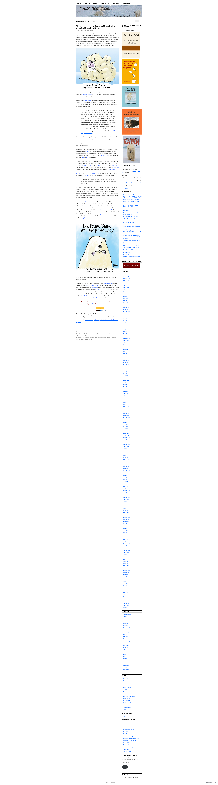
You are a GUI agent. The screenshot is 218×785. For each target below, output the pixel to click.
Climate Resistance (127, 680)
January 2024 (126, 302)
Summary (83, 332)
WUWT (91, 339)
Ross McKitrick (126, 700)
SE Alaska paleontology (128, 747)
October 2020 (126, 389)
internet (94, 335)
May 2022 (125, 347)
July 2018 (125, 448)
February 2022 (126, 353)
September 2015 (126, 523)
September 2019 (126, 417)
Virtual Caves (126, 749)
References (126, 4)
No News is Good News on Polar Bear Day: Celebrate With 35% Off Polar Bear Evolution (132, 222)
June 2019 (125, 424)
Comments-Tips (104, 4)
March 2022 (125, 351)
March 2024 (125, 298)
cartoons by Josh (97, 334)
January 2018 (126, 462)
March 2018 (125, 457)
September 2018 (126, 444)
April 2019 (125, 428)
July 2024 (125, 289)
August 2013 (126, 579)
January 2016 (126, 515)
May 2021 (125, 373)
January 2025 (126, 283)
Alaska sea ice (126, 722)
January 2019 (126, 435)
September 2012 (126, 603)
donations (125, 629)
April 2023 (125, 322)
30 (123, 186)
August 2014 (126, 552)
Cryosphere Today (127, 733)
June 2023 (125, 318)
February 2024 (126, 300)
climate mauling (112, 334)
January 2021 (126, 382)
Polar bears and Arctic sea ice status (130, 216)
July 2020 (125, 395)
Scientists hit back (127, 663)
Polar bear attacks (126, 652)
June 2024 (125, 291)
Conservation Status (127, 627)
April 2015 (125, 534)
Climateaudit (125, 683)
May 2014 (125, 559)
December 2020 (126, 384)
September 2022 (126, 338)
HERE (134, 171)
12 (131, 182)
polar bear (92, 337)
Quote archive (116, 4)
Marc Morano (111, 335)
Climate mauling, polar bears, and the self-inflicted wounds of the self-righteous (96, 27)
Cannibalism (125, 625)
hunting (124, 643)
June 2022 (125, 344)
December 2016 (126, 490)
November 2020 (126, 386)
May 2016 (125, 506)
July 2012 (125, 607)
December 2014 (126, 543)
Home (79, 4)
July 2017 (125, 475)
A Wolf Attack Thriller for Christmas (130, 218)
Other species (126, 649)
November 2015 (126, 519)
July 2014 (125, 554)
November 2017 (126, 466)
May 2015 (125, 532)
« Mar (123, 188)
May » (126, 188)
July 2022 (125, 342)
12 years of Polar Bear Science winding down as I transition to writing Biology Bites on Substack (132, 236)
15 (140, 182)
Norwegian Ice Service (128, 744)
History (124, 638)
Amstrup (82, 334)
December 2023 (126, 305)
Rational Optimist (126, 698)
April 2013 (125, 587)
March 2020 (125, 404)
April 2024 (125, 296)
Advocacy (125, 616)
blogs (91, 334)
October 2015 (126, 521)
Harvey (90, 335)
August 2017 (126, 473)
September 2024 (126, 285)
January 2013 (126, 594)
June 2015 (125, 530)
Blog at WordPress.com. (108, 782)
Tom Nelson (125, 705)
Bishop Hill (125, 678)
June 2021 (125, 371)
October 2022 (126, 336)
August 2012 (126, 605)
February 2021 (126, 380)
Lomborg (106, 335)
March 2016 (125, 510)
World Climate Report (127, 707)
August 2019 (126, 420)
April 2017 (125, 481)
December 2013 (126, 570)
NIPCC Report (126, 742)
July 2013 (125, 581)
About (85, 4)
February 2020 (126, 406)
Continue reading (80, 326)
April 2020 (125, 402)
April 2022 (125, 349)
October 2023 (126, 309)
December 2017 (126, 464)
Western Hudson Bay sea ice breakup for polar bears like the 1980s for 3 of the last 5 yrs (131, 242)
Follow (124, 767)
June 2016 (125, 504)
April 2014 (125, 561)
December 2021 (126, 358)
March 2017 (125, 484)
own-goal (87, 337)
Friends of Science (127, 687)
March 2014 (125, 563)
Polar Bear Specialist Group (129, 696)
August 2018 (126, 446)
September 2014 (126, 550)
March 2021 (125, 378)
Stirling (87, 339)
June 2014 (125, 557)
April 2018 (125, 455)
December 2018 (126, 437)
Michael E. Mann (80, 337)
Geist (84, 335)
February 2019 (126, 433)
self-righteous (114, 337)
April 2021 (125, 375)
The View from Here (127, 702)
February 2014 (126, 565)
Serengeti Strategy (80, 339)
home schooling (126, 641)
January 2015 (126, 541)
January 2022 (126, 355)
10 (126, 182)
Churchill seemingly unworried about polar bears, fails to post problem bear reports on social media (132, 231)
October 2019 (126, 415)
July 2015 (125, 528)
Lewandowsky (100, 335)
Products (125, 658)
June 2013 (125, 583)
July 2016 (125, 501)
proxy (96, 337)
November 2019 (126, 413)
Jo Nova (125, 689)
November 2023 (126, 307)
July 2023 (125, 316)
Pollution (125, 654)
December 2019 (126, 411)
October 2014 (126, 548)
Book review (126, 623)
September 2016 (126, 497)
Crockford (79, 335)
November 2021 (126, 360)
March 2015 (125, 537)
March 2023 (125, 325)
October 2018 (126, 442)
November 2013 (126, 572)
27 (134, 185)
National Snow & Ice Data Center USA (131, 740)
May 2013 (125, 585)
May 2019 (125, 426)
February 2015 (126, 539)
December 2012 (126, 596)
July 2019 (125, 422)
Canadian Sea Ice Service (128, 729)
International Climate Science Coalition (131, 738)
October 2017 (126, 468)
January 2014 (126, 568)
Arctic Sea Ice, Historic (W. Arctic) (130, 727)
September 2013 (126, 576)
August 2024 (126, 287)
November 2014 (126, 546)
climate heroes (104, 334)
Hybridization (126, 645)
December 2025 (126, 278)
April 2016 (125, 508)
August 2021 (126, 367)
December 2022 (126, 331)
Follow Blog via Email (129, 755)
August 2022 (126, 340)
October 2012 (126, 601)
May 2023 (125, 320)
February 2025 (126, 280)
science (124, 660)
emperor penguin (126, 632)
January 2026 (126, 276)
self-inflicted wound (106, 337)
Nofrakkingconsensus (127, 691)
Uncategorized (126, 669)
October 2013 (126, 574)
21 (137, 183)
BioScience (87, 334)
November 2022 (126, 333)
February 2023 (126, 327)
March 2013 (125, 590)
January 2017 (126, 488)
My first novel (126, 716)
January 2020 (126, 408)
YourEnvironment (127, 751)
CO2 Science (126, 731)
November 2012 (126, 599)
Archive (125, 618)
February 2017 (126, 486)
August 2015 (126, 526)
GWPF (86, 335)
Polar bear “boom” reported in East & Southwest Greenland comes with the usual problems (130, 251)
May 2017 (125, 479)
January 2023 (126, 329)
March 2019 (125, 431)
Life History (125, 647)
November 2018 (126, 439)
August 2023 (126, 313)
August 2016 (126, 499)
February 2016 (126, 512)
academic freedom (127, 614)
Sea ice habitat (126, 665)
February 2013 (126, 592)
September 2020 (126, 391)
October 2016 (126, 495)
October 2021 (126, 362)
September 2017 (126, 470)
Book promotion (126, 621)
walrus (124, 671)
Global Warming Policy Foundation (130, 736)
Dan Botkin (125, 685)
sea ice (99, 337)
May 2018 (125, 453)
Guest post (125, 636)
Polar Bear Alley (126, 694)
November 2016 (126, 492)
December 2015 (126, 517)
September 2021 (126, 364)
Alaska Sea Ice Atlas (127, 725)
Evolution (125, 634)
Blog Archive (93, 4)
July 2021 (125, 369)
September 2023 (126, 311)
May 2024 (125, 294)
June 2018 (125, 450)
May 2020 (125, 400)
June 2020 (125, 397)
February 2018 (126, 459)
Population (125, 656)
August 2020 (126, 393)
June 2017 (125, 477)
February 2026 (126, 274)
